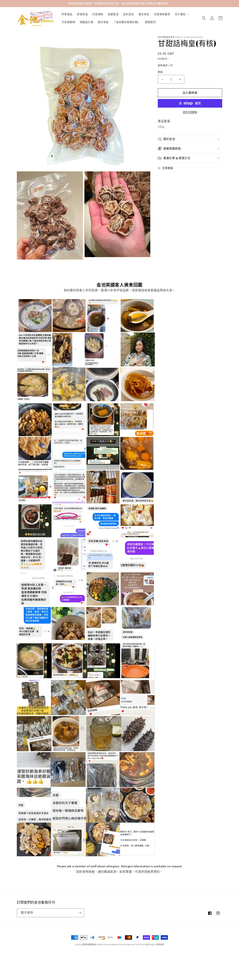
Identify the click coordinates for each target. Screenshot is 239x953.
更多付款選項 (190, 112)
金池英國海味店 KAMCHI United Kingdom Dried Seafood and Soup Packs (114, 944)
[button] (182, 14)
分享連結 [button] (167, 168)
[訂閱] (80, 912)
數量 (160, 72)
